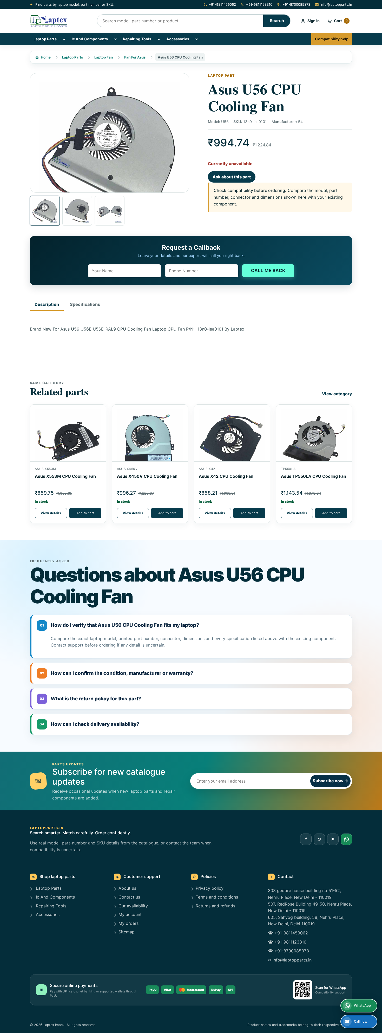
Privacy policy (209, 888)
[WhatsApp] (346, 839)
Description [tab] (47, 304)
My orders (128, 923)
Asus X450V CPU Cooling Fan (147, 476)
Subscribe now (330, 780)
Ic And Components (90, 39)
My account (130, 914)
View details (51, 513)
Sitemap (126, 931)
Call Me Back (268, 270)
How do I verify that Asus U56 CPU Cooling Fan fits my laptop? (119, 625)
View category (337, 393)
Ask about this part (232, 176)
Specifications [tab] (85, 304)
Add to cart (85, 513)
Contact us (129, 897)
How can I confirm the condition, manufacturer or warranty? (117, 673)
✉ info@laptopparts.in (290, 960)
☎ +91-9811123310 (287, 942)
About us (127, 888)
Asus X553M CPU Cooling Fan (65, 476)
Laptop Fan (103, 57)
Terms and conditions (217, 897)
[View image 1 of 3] (45, 211)
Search (277, 20)
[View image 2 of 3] (77, 211)
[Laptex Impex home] (60, 20)
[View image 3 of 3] (109, 211)
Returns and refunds (215, 905)
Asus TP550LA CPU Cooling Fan (313, 476)
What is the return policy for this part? (90, 699)
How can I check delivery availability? (89, 724)
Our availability (133, 905)
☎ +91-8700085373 (288, 950)
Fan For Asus (135, 57)
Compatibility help (331, 39)
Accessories (177, 39)
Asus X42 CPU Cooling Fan (226, 476)
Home (46, 57)
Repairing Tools (137, 39)
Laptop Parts (45, 39)
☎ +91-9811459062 (288, 932)
